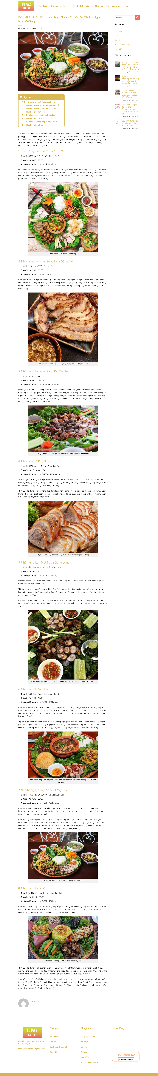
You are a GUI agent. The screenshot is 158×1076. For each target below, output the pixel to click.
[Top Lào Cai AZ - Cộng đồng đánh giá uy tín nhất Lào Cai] (26, 6)
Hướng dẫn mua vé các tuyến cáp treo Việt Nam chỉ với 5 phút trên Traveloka (130, 65)
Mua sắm (99, 6)
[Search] (127, 5)
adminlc (39, 28)
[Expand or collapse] (61, 97)
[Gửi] (137, 17)
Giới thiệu (42, 6)
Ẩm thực (71, 6)
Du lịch (80, 6)
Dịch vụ (89, 6)
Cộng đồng (54, 1052)
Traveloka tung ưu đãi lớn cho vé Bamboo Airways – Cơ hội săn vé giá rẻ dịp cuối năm (130, 109)
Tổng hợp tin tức (57, 6)
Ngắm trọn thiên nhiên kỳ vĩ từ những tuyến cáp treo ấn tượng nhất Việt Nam (130, 79)
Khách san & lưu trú (115, 6)
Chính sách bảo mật (58, 1047)
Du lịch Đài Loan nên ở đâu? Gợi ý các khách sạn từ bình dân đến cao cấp (130, 94)
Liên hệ (53, 1042)
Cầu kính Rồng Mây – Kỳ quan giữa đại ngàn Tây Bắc (130, 123)
